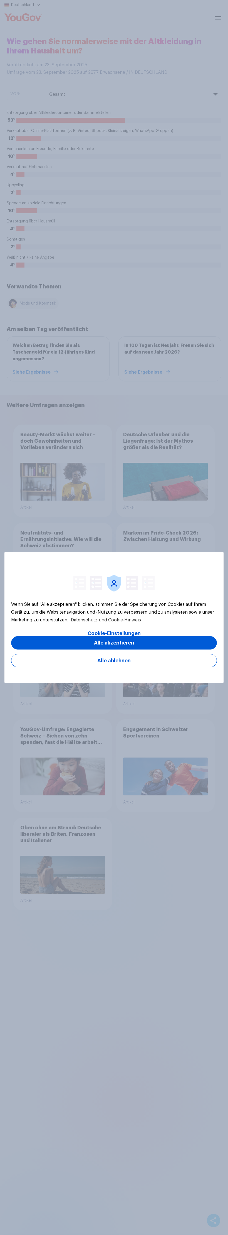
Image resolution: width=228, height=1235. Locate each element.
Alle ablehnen (114, 660)
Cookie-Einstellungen (114, 633)
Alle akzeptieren (114, 642)
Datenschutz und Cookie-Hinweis (105, 620)
